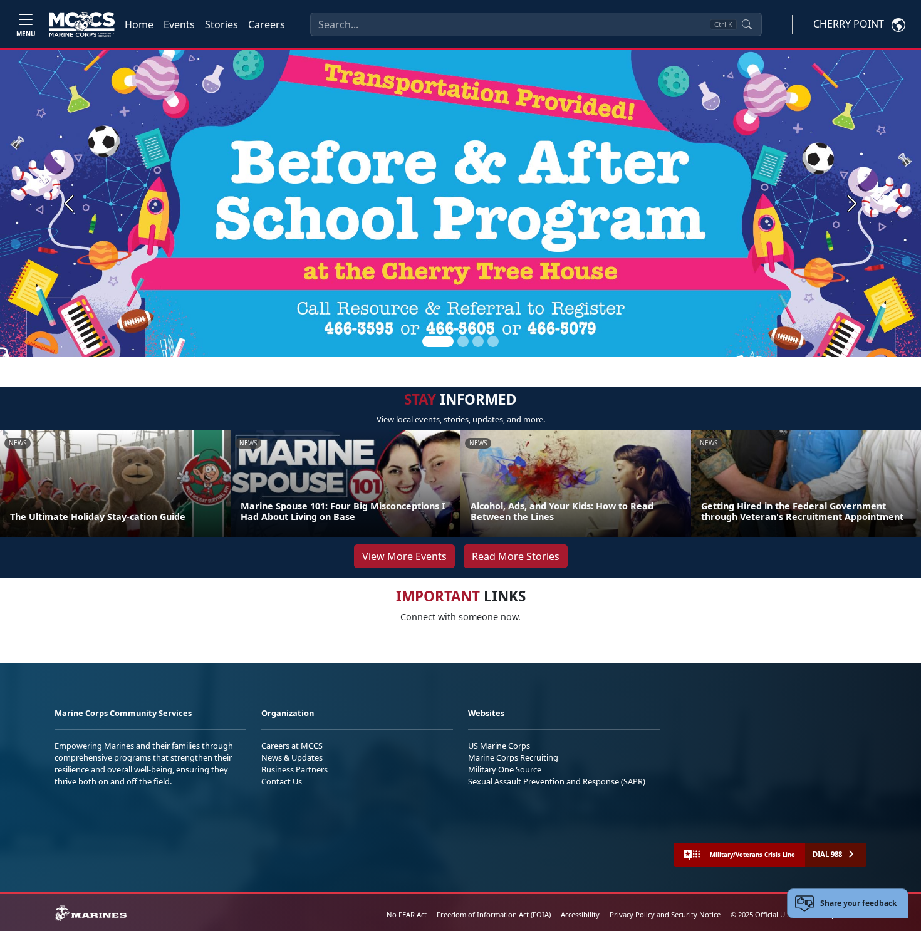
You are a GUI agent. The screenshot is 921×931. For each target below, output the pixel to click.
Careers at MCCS (292, 745)
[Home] (82, 24)
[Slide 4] (493, 341)
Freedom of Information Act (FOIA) (494, 914)
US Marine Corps (499, 745)
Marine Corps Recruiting (513, 757)
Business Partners (294, 769)
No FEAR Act (407, 914)
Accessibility (580, 914)
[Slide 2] (463, 341)
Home (139, 24)
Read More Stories (515, 556)
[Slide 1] (438, 341)
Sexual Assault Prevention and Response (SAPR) (556, 781)
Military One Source (504, 769)
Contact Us (281, 781)
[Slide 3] (478, 341)
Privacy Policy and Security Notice (665, 914)
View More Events (404, 556)
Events (179, 24)
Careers (266, 24)
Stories (221, 24)
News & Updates (292, 757)
